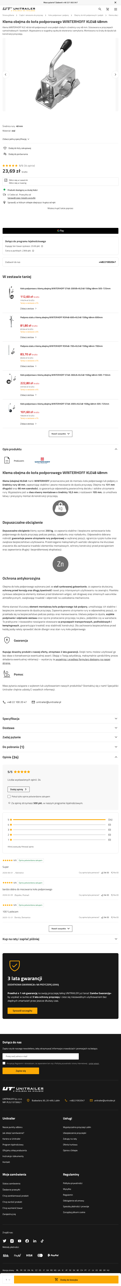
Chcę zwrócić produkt (12, 1201)
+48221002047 (107, 262)
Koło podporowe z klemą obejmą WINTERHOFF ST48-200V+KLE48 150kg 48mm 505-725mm (64, 403)
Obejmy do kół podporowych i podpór (88, 15)
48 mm (19, 126)
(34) (29, 165)
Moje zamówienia (14, 1174)
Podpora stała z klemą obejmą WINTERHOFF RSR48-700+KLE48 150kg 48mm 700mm (61, 346)
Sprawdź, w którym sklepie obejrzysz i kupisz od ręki (31, 202)
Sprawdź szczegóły (22, 1010)
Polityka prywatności (72, 1183)
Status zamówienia (11, 1183)
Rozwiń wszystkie (59, 433)
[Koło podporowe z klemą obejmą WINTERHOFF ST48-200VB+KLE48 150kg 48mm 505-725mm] (11, 293)
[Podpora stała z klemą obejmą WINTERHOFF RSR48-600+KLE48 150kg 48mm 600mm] (11, 321)
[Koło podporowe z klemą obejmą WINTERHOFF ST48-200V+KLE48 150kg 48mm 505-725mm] (11, 408)
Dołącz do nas (12, 1042)
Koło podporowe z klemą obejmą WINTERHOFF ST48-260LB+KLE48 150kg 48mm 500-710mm (65, 375)
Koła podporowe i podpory (58, 15)
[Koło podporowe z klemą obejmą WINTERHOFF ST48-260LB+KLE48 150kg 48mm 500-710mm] (11, 379)
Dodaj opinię (16, 789)
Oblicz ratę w (18, 180)
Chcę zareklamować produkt (16, 1195)
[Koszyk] (108, 9)
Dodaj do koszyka (69, 1280)
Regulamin (68, 1194)
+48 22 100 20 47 (17, 702)
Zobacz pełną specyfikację (14, 139)
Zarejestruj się (9, 1214)
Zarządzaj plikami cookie (74, 1212)
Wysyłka (67, 1189)
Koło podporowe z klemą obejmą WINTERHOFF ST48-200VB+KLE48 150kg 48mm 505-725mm (65, 288)
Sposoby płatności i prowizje (76, 1206)
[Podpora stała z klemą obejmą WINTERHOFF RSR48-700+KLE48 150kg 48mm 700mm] (11, 350)
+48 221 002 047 (70, 2)
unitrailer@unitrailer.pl (48, 702)
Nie (115, 872)
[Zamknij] (115, 2)
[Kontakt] (60, 1091)
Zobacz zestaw (27, 308)
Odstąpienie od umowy (73, 1200)
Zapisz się (21, 1071)
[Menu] (116, 9)
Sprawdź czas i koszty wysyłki (21, 197)
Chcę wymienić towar (13, 1208)
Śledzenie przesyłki (11, 1189)
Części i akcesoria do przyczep (31, 15)
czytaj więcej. (94, 1063)
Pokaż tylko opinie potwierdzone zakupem (31, 796)
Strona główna (8, 15)
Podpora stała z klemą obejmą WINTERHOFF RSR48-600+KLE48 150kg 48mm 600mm (61, 317)
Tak (105, 872)
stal (13, 130)
